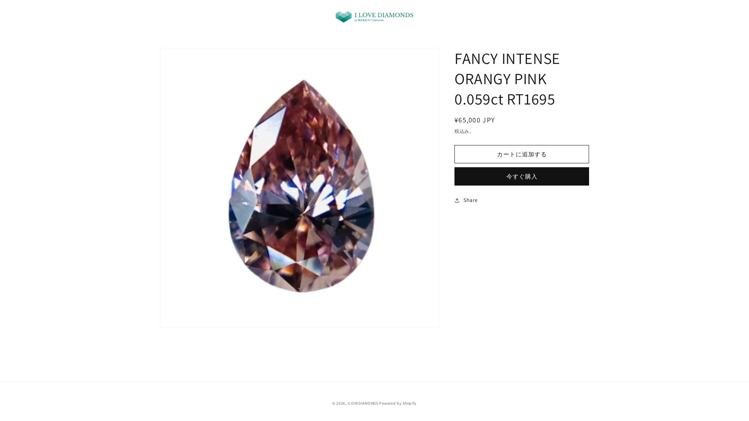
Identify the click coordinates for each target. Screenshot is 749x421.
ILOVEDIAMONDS (363, 403)
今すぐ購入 (522, 176)
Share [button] (470, 199)
